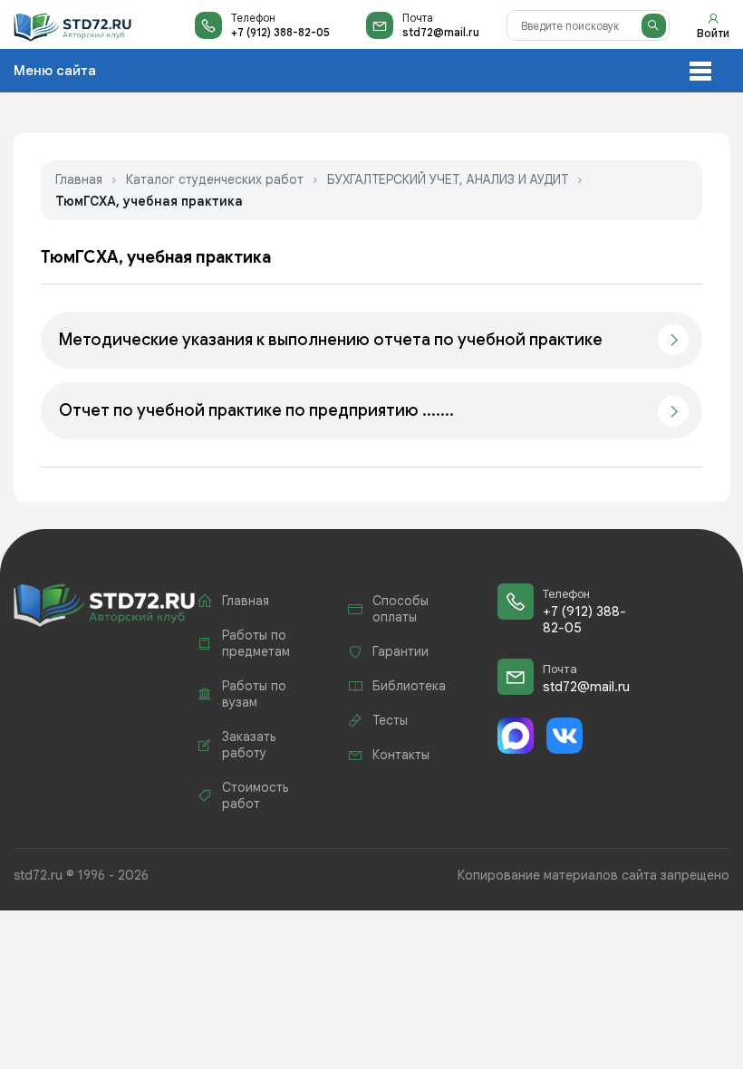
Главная (78, 179)
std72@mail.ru (440, 32)
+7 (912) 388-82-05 (280, 32)
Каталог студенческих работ (215, 179)
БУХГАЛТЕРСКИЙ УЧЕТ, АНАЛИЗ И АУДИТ (447, 179)
